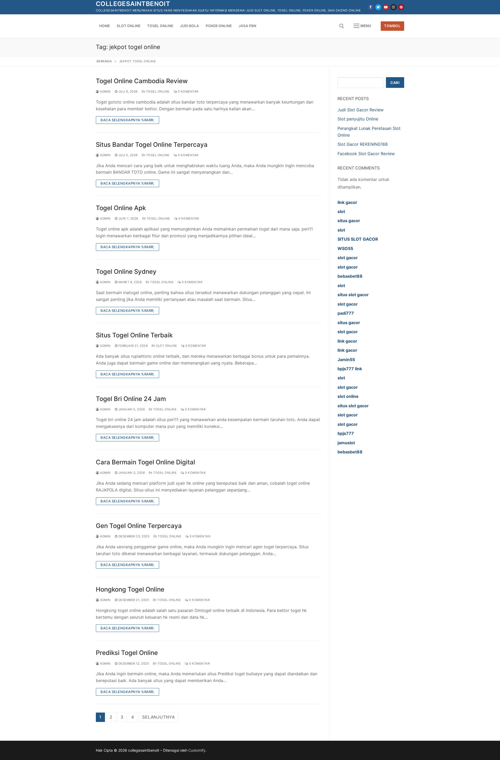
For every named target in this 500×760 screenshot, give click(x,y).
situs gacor (349, 220)
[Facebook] (370, 7)
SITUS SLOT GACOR (358, 239)
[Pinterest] (401, 7)
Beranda (104, 61)
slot (341, 211)
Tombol (392, 26)
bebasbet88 (350, 276)
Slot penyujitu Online (358, 118)
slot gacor (348, 257)
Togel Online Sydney (126, 271)
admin (105, 91)
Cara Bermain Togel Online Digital (145, 462)
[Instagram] (393, 7)
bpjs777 (346, 433)
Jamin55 (346, 359)
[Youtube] (386, 7)
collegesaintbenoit (133, 4)
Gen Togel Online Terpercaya (139, 526)
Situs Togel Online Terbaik (134, 335)
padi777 (346, 313)
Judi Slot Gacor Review (361, 109)
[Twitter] (378, 7)
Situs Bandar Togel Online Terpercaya (152, 144)
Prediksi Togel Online (127, 652)
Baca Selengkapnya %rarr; (127, 120)
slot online (348, 396)
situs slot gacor (353, 294)
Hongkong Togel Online (130, 589)
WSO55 (345, 248)
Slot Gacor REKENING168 (363, 144)
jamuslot (346, 442)
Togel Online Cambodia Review (142, 81)
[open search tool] (341, 26)
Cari (394, 83)
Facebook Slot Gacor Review (366, 153)
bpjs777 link (350, 368)
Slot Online (166, 346)
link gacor (347, 202)
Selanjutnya (158, 717)
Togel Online (157, 91)
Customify (196, 750)
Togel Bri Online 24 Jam (131, 399)
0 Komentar (187, 91)
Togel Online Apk (121, 208)
